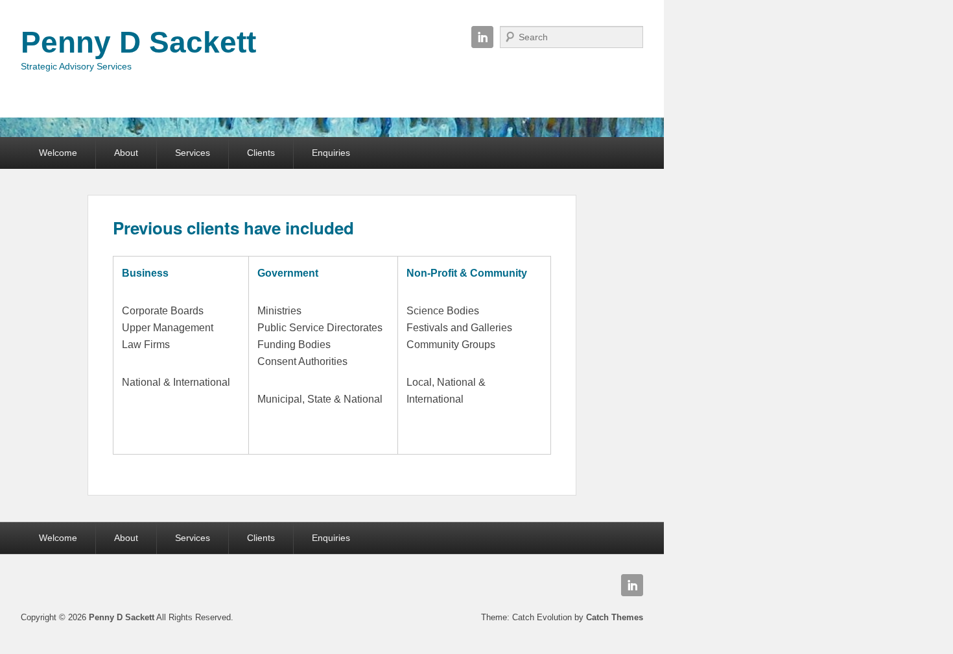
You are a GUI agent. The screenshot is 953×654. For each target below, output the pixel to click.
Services (192, 152)
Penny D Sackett (138, 42)
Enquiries (331, 152)
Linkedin (482, 37)
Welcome (58, 152)
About (126, 152)
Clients (261, 152)
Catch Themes (614, 617)
